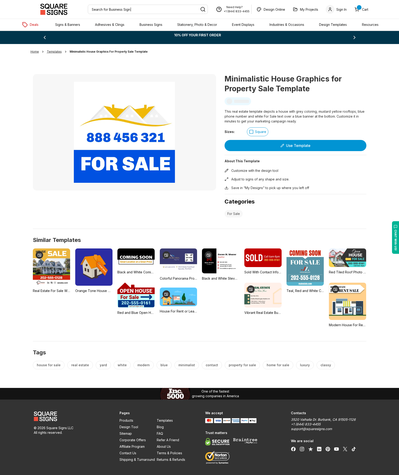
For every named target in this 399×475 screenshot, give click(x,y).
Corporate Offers (132, 440)
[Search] (203, 9)
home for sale (278, 365)
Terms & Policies (169, 453)
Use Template (298, 145)
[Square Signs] (53, 9)
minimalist (186, 365)
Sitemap (125, 433)
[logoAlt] (71, 416)
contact (212, 365)
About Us (164, 446)
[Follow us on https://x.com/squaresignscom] (345, 449)
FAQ (160, 433)
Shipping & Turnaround (137, 459)
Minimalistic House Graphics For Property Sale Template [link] (109, 51)
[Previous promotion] (44, 37)
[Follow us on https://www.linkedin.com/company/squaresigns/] (319, 449)
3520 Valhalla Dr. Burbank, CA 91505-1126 (323, 419)
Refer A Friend (168, 440)
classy (326, 365)
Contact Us (127, 453)
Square (260, 132)
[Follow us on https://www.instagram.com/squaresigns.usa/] (302, 449)
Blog (160, 427)
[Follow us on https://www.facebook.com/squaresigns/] (293, 449)
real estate (80, 365)
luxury (305, 365)
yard (103, 365)
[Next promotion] (354, 37)
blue (164, 365)
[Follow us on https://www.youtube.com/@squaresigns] (336, 449)
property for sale (242, 365)
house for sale (49, 365)
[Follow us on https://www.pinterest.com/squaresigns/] (327, 449)
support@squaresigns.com (311, 429)
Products (126, 420)
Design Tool (128, 427)
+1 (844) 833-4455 (236, 11)
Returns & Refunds (171, 459)
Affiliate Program (132, 446)
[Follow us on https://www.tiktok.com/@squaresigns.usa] (353, 449)
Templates (165, 420)
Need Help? (234, 7)
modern (143, 365)
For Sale (233, 214)
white (122, 365)
